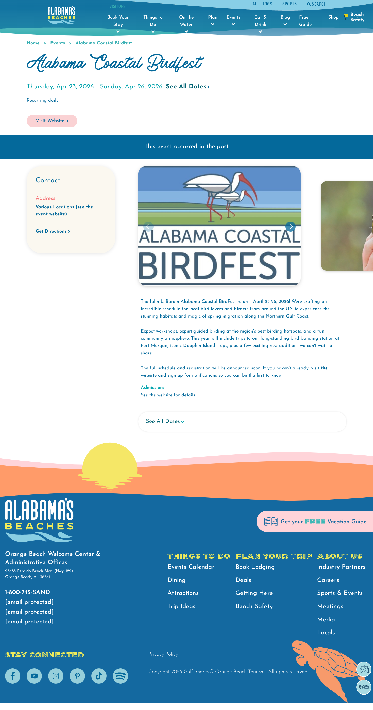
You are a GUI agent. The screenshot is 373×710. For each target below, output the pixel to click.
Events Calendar (190, 567)
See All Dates (186, 87)
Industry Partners (341, 567)
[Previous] (148, 227)
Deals (243, 580)
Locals (326, 633)
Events (57, 43)
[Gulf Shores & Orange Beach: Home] (61, 16)
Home (33, 43)
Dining (176, 580)
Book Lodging (255, 567)
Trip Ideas (181, 607)
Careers (328, 580)
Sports (289, 3)
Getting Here (254, 593)
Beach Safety (254, 607)
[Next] (290, 227)
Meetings (262, 3)
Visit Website (50, 121)
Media (326, 620)
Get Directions (51, 231)
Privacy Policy (163, 654)
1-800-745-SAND (27, 593)
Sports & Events (340, 593)
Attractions (183, 593)
